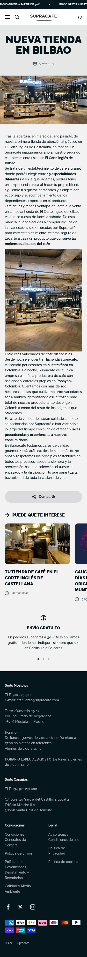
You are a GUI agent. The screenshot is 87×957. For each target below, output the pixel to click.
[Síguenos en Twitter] (20, 907)
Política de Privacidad (56, 850)
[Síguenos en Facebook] (8, 907)
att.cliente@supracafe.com (38, 700)
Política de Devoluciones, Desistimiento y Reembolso (17, 870)
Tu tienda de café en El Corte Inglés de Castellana (32, 577)
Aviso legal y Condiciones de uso (63, 837)
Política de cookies (63, 862)
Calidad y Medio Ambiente (18, 888)
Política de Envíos (19, 853)
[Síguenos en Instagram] (32, 907)
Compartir (47, 497)
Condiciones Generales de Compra (15, 839)
